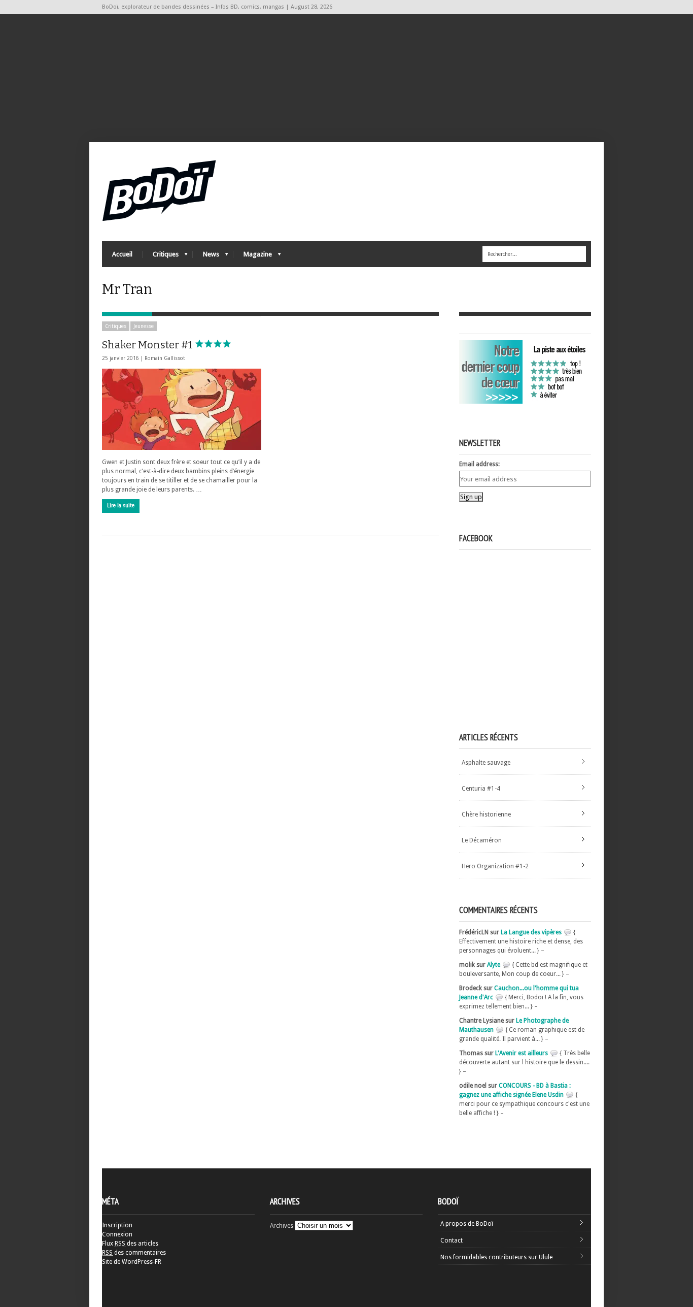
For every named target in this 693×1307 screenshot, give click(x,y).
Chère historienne (486, 814)
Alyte (493, 964)
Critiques (161, 256)
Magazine (252, 256)
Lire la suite (120, 505)
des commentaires (134, 1252)
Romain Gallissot (165, 358)
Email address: (479, 464)
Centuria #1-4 (481, 788)
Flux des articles (130, 1243)
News (206, 256)
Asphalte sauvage (486, 762)
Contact (451, 1240)
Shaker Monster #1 (148, 345)
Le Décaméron (482, 840)
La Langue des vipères (531, 932)
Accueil (122, 254)
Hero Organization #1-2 (495, 866)
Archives (281, 1225)
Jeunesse (143, 326)
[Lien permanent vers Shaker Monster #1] (181, 409)
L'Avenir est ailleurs (521, 1053)
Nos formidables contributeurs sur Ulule (496, 1257)
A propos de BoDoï (466, 1223)
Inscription (117, 1225)
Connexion (117, 1234)
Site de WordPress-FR (131, 1261)
